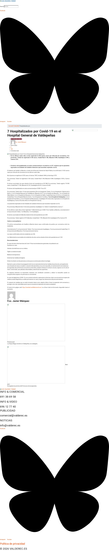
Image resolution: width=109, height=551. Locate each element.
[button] (54, 4)
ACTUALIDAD (15, 126)
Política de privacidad (12, 543)
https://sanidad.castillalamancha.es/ (32, 287)
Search (2, 6)
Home (10, 126)
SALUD (20, 139)
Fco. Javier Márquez (20, 142)
